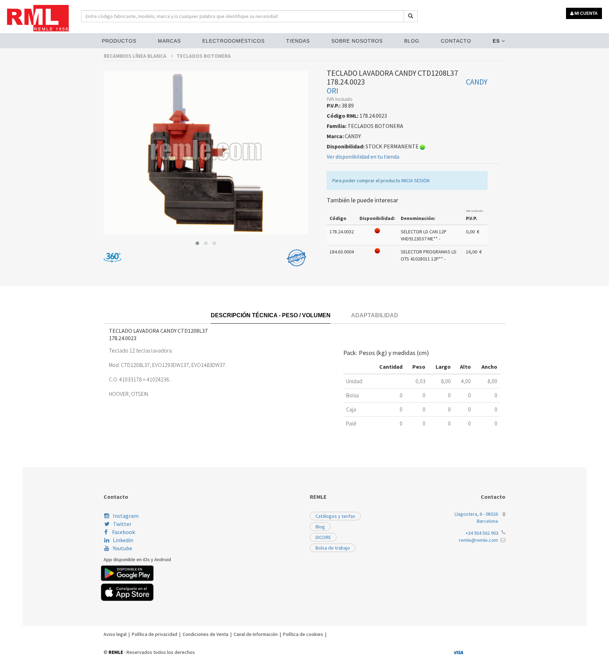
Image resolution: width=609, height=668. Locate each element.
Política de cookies (303, 634)
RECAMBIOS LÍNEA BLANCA (135, 56)
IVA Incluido (474, 211)
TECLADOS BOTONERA (204, 56)
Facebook (123, 531)
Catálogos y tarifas (335, 516)
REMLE (116, 652)
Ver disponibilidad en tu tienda (363, 156)
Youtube (122, 548)
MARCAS (169, 41)
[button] (197, 243)
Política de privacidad (154, 634)
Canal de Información (256, 634)
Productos (119, 41)
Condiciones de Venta (205, 634)
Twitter (122, 523)
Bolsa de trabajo (332, 548)
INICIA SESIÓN (415, 180)
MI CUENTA (585, 13)
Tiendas (298, 41)
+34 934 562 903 (482, 533)
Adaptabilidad (374, 315)
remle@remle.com (478, 540)
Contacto (456, 41)
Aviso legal (115, 634)
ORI (332, 91)
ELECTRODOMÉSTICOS (233, 41)
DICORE (323, 537)
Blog (411, 41)
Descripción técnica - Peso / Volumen (271, 315)
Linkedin (123, 540)
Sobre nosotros (357, 41)
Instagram (126, 515)
